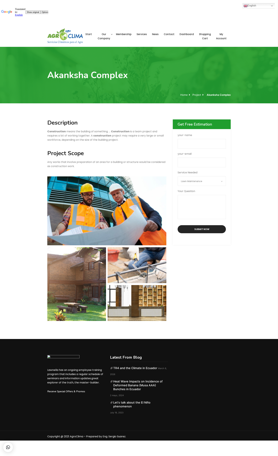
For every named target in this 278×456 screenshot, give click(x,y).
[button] (8, 447)
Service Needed (190, 177)
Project (196, 94)
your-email (185, 154)
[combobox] (202, 181)
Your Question (186, 191)
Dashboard (187, 34)
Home (184, 94)
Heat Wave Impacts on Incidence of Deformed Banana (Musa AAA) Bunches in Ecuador (138, 385)
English (251, 5)
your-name (185, 135)
